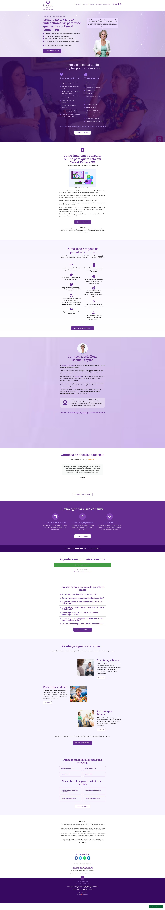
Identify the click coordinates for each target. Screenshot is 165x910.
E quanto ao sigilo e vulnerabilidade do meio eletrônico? (82, 603)
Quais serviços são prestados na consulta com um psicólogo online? (83, 619)
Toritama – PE (65, 774)
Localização (99, 4)
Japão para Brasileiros (69, 798)
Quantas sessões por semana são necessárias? (82, 624)
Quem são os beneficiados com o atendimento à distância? (83, 608)
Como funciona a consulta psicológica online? (83, 598)
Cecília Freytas (106, 4)
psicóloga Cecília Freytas (68, 365)
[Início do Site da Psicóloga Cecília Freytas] (48, 4)
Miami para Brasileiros (92, 798)
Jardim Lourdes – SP (67, 768)
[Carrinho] (120, 4)
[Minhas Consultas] (118, 4)
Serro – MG (88, 774)
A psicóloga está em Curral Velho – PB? (79, 594)
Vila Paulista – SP (90, 768)
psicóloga (79, 257)
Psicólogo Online (49, 9)
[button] (113, 4)
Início (44, 9)
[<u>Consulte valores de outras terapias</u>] (74, 571)
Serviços (85, 4)
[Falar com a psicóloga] (116, 4)
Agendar (92, 4)
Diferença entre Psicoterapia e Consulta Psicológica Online (80, 614)
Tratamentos (78, 4)
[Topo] (82, 878)
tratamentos (78, 376)
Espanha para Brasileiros (93, 790)
